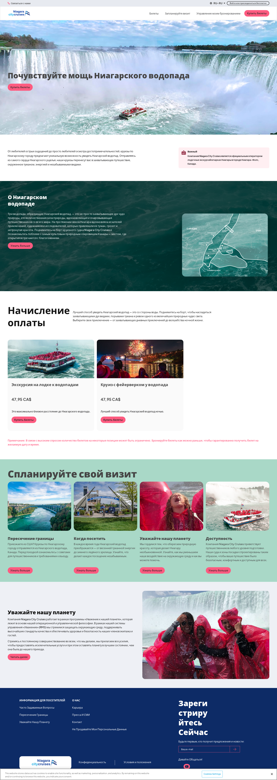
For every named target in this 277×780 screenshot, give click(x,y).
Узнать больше (20, 245)
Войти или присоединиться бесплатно (248, 3)
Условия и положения (137, 762)
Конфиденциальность (92, 762)
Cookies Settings (212, 774)
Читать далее (19, 657)
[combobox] (217, 3)
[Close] (271, 774)
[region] (138, 774)
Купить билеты (257, 13)
